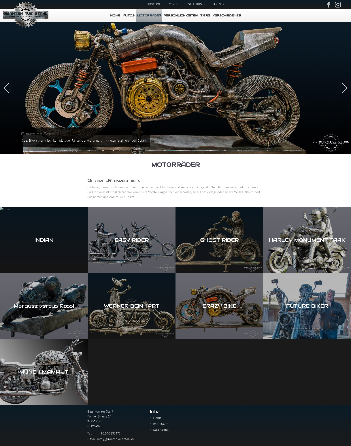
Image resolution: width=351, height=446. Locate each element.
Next (344, 87)
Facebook (328, 4)
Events (173, 4)
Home (115, 15)
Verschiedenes (227, 15)
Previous (6, 87)
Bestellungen (195, 4)
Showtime (153, 4)
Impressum (160, 424)
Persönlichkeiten (181, 15)
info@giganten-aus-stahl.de (116, 439)
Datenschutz (161, 430)
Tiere (205, 15)
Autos (129, 15)
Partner (218, 4)
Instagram (338, 4)
